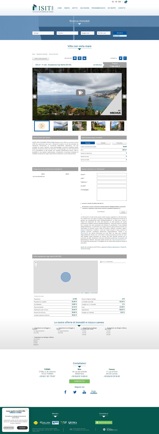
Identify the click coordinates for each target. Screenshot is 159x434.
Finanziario (119, 143)
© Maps (86, 292)
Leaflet (81, 292)
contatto (121, 8)
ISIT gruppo (112, 8)
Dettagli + (103, 143)
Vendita (67, 8)
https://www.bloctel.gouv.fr (119, 239)
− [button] (35, 265)
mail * (82, 178)
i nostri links (46, 430)
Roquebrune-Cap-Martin (42, 54)
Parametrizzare (8, 428)
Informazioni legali (40, 430)
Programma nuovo (98, 8)
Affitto (75, 8)
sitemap (34, 430)
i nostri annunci (56, 430)
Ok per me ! (22, 428)
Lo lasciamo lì (22, 410)
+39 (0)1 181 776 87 (47, 376)
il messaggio (85, 190)
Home (60, 8)
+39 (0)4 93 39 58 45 (112, 376)
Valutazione (84, 8)
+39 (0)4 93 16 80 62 (79, 376)
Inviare (123, 212)
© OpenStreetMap (93, 292)
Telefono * (84, 182)
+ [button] (35, 263)
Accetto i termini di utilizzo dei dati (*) (92, 203)
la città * (83, 186)
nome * (83, 174)
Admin (51, 430)
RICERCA (120, 33)
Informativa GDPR (35, 431)
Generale (87, 143)
